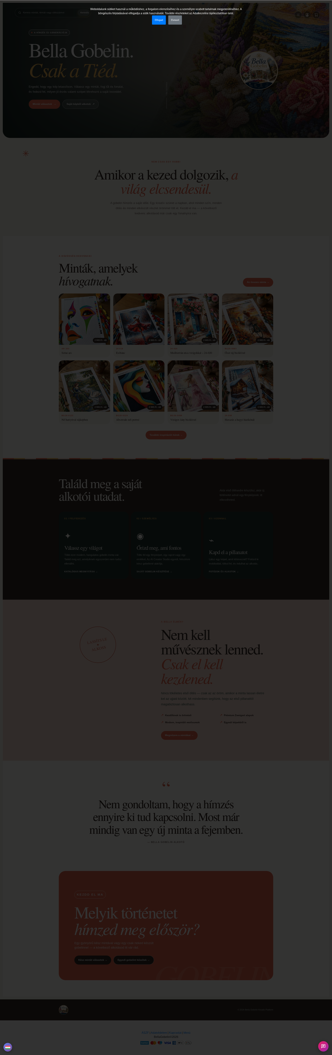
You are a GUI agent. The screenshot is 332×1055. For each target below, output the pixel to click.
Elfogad (159, 20)
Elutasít (175, 20)
